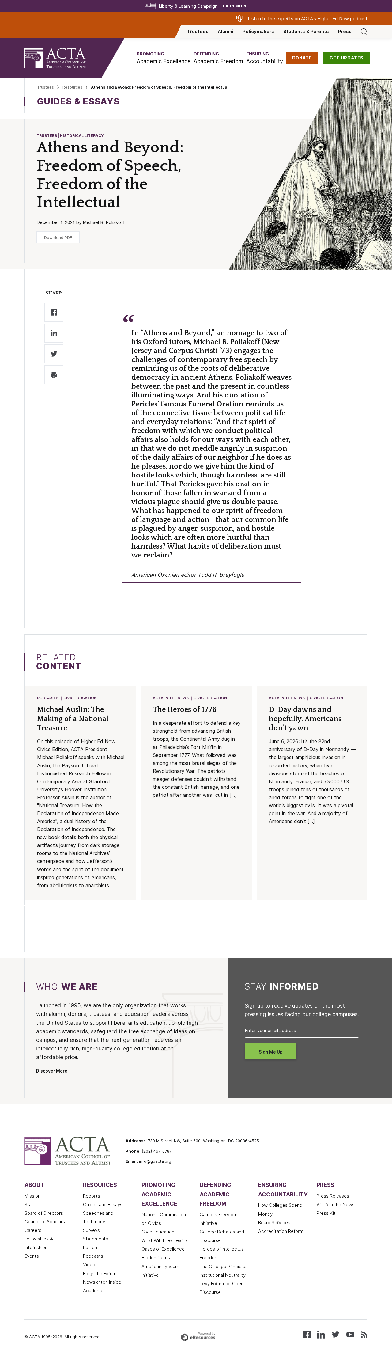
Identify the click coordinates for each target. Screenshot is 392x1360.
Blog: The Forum (99, 1273)
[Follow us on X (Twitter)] (335, 1334)
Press (345, 31)
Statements (95, 1239)
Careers (32, 1230)
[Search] (364, 31)
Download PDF (58, 237)
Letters (91, 1247)
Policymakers (258, 31)
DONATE (302, 57)
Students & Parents (306, 31)
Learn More (234, 6)
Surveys (91, 1230)
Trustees (198, 31)
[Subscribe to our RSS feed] (364, 1334)
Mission (32, 1196)
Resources (72, 87)
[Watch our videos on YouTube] (350, 1334)
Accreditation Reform (280, 1231)
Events (31, 1256)
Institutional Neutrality (223, 1275)
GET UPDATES (347, 57)
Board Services (274, 1222)
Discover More (51, 1071)
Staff (29, 1204)
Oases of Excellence (163, 1249)
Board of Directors (43, 1213)
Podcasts (47, 698)
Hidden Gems (155, 1257)
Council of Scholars (44, 1222)
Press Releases (333, 1196)
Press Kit (326, 1213)
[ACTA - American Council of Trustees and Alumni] (62, 58)
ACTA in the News (171, 698)
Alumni (225, 31)
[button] (163, 58)
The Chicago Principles (224, 1266)
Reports (91, 1196)
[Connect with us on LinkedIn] (321, 1334)
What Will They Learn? (164, 1240)
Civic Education (80, 698)
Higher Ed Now (333, 18)
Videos (90, 1264)
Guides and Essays (103, 1204)
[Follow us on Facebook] (307, 1334)
